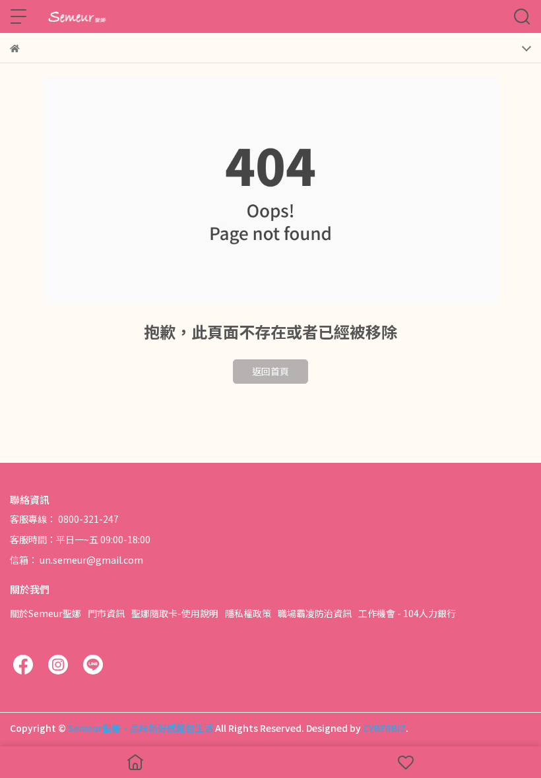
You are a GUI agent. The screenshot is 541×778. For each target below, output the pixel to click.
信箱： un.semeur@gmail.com (76, 559)
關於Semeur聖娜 (45, 613)
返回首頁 (270, 371)
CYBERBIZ (384, 727)
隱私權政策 (248, 613)
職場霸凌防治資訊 (315, 613)
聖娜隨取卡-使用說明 (174, 613)
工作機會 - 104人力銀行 (407, 613)
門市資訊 (106, 613)
